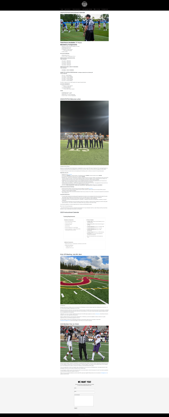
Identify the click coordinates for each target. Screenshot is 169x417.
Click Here (70, 174)
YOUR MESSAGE (77, 394)
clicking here (97, 313)
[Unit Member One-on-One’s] (84, 343)
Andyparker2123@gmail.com (65, 320)
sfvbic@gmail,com (104, 372)
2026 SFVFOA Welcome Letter (70, 99)
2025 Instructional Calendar (69, 212)
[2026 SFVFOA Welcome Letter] (84, 132)
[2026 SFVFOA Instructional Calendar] (84, 27)
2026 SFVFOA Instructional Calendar (72, 12)
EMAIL (75, 391)
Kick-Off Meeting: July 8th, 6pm (71, 254)
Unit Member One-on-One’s (69, 324)
